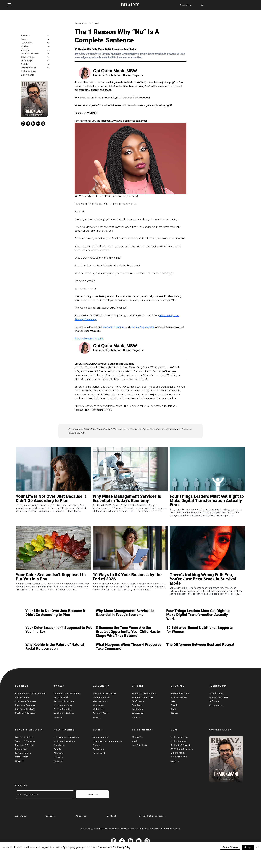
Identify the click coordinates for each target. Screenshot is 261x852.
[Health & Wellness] (48, 53)
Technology (26, 60)
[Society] (48, 64)
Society (24, 64)
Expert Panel (27, 75)
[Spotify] (43, 124)
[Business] (48, 35)
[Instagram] (23, 124)
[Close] (257, 847)
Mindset (25, 46)
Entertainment (28, 67)
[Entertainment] (48, 68)
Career (24, 39)
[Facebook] (28, 124)
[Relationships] (48, 57)
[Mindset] (48, 46)
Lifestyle (25, 50)
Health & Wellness (30, 53)
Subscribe (186, 5)
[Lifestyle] (48, 50)
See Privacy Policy (121, 847)
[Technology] (48, 61)
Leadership (26, 43)
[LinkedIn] (33, 124)
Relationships (27, 57)
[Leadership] (48, 43)
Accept (248, 847)
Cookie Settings (230, 847)
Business (25, 35)
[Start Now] (53, 509)
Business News (28, 71)
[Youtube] (38, 124)
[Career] (48, 39)
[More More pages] (62, 717)
